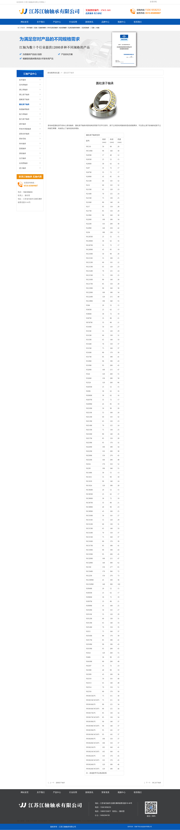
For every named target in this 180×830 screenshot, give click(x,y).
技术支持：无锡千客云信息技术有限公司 (140, 826)
